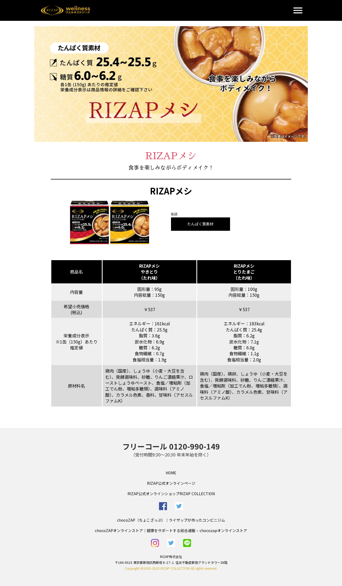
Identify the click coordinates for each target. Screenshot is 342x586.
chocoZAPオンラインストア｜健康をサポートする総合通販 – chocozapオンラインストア (171, 530)
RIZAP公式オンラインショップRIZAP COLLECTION (171, 493)
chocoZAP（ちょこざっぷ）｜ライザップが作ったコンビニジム (171, 520)
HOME (171, 472)
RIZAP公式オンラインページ (171, 483)
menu (298, 10)
